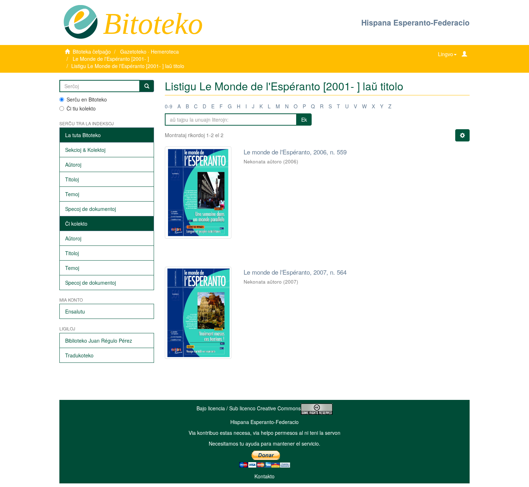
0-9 (168, 106)
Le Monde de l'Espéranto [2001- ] (111, 58)
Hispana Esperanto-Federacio (415, 22)
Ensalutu (75, 311)
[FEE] (80, 21)
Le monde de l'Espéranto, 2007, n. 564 (295, 271)
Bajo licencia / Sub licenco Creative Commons (248, 408)
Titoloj (72, 179)
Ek (304, 119)
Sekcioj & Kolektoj (85, 149)
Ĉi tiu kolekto (81, 108)
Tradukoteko (79, 355)
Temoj (72, 194)
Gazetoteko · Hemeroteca (149, 51)
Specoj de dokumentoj (90, 208)
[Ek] (147, 86)
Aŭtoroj (73, 164)
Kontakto (264, 476)
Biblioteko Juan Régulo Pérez (98, 340)
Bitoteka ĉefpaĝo (92, 51)
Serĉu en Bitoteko (87, 99)
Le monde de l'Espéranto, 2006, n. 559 (295, 151)
